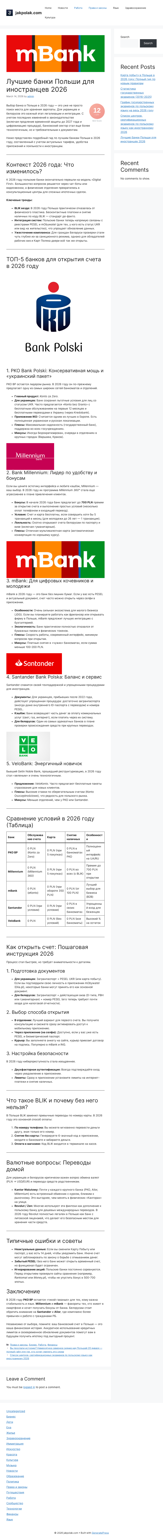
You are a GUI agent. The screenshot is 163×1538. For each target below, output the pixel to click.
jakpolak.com (28, 12)
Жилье (10, 1432)
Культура (50, 17)
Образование (15, 1476)
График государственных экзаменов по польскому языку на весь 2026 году (137, 106)
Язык (116, 7)
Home (48, 7)
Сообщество (14, 1503)
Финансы (52, 1344)
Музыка (11, 1465)
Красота (11, 1454)
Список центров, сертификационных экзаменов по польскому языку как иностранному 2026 (137, 124)
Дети (9, 1422)
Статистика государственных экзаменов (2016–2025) (136, 92)
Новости (63, 7)
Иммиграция (15, 1443)
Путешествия (15, 1492)
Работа (78, 7)
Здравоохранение (135, 7)
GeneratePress (100, 1532)
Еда (8, 1427)
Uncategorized (15, 1411)
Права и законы (98, 7)
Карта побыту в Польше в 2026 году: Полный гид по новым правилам (137, 79)
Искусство (13, 1449)
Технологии (14, 1508)
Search (124, 37)
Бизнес (33, 1344)
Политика (12, 1481)
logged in (29, 1387)
